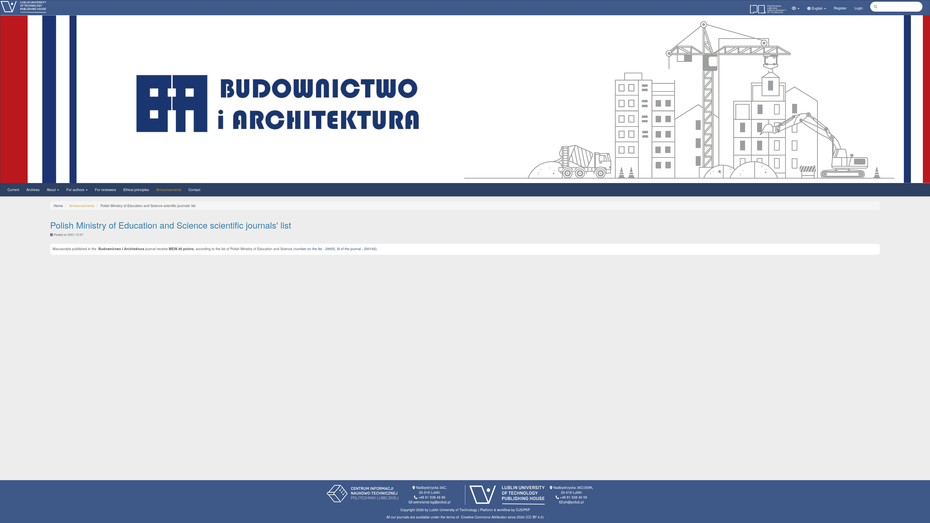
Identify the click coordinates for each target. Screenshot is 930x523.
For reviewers (105, 189)
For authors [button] (75, 189)
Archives (32, 189)
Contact (194, 189)
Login (858, 8)
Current (13, 189)
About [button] (52, 189)
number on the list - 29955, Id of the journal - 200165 (335, 248)
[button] (795, 8)
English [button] (817, 8)
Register (840, 8)
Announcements (168, 189)
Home (58, 205)
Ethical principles (136, 189)
